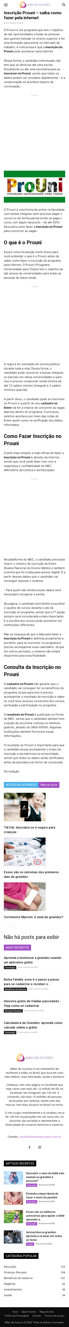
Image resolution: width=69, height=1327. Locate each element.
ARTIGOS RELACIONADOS (21, 784)
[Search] (64, 4)
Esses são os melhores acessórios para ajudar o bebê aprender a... (45, 1215)
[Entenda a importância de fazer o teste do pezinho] (13, 1198)
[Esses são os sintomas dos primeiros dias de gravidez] (34, 851)
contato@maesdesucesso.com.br (40, 1136)
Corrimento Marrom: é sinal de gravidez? (33, 917)
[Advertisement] (34, 130)
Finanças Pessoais (13, 1010)
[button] (5, 4)
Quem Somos (29, 1311)
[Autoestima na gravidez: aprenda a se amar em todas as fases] (13, 1236)
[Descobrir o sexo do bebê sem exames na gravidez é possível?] (13, 1178)
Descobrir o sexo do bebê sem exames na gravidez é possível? (45, 1177)
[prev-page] (6, 925)
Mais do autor (49, 784)
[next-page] (12, 925)
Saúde (30, 1244)
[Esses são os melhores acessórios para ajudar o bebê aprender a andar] (13, 1216)
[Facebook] (29, 1147)
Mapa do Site (47, 1311)
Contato (36, 1315)
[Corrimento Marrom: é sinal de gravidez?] (34, 896)
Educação (31, 1185)
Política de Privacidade (17, 1315)
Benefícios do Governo (15, 989)
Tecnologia (10, 967)
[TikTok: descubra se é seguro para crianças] (34, 807)
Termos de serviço (54, 1315)
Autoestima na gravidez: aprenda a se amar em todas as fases (44, 1236)
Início (15, 1311)
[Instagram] (40, 1147)
